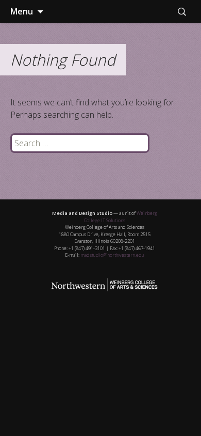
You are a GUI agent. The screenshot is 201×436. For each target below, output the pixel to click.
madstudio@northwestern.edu (112, 255)
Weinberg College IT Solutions (120, 217)
